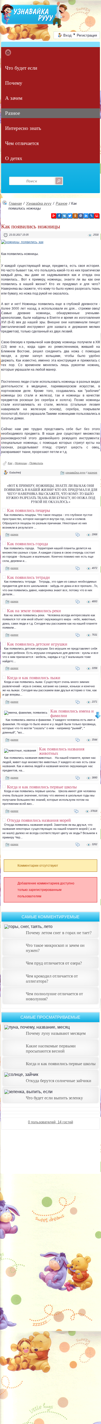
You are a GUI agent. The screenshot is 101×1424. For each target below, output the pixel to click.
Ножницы (21, 463)
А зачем (13, 98)
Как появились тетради (28, 577)
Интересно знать (23, 128)
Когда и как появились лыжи (33, 678)
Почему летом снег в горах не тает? (59, 932)
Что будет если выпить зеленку (54, 1098)
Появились (36, 463)
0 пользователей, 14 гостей (50, 1122)
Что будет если (21, 68)
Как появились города (27, 544)
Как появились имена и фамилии (72, 713)
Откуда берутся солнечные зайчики (58, 1080)
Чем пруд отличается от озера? (54, 963)
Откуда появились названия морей (39, 820)
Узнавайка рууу (38, 203)
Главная (15, 203)
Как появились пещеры (28, 510)
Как (10, 463)
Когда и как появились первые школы (42, 787)
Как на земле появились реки (34, 611)
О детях (13, 158)
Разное (12, 113)
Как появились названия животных (61, 751)
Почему (13, 83)
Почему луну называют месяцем (56, 1033)
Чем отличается (22, 143)
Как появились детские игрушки (37, 644)
